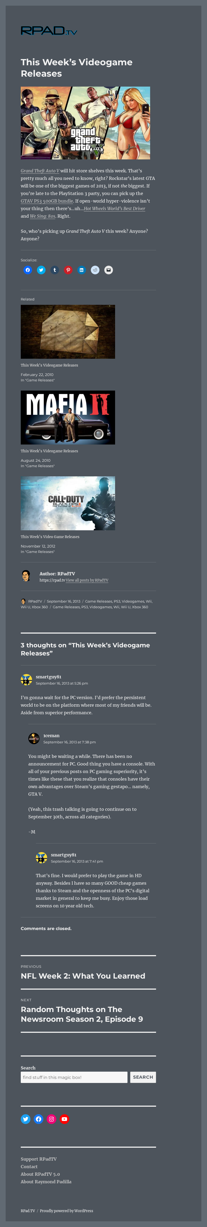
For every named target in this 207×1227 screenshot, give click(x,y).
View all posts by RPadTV (87, 580)
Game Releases (98, 601)
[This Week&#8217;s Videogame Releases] (91, 332)
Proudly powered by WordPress (66, 1211)
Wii (149, 601)
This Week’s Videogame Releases (49, 365)
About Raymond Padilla (46, 1181)
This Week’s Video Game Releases (50, 537)
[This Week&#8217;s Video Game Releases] (91, 503)
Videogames (133, 601)
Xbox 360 (40, 607)
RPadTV (35, 601)
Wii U (25, 607)
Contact (29, 1166)
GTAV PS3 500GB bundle (47, 201)
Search (28, 1068)
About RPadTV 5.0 (40, 1174)
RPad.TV (28, 1211)
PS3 (117, 601)
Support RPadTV (39, 1159)
